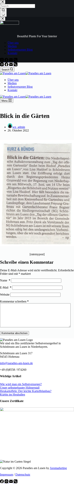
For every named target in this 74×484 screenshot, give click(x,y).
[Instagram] (2, 65)
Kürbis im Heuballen (12, 394)
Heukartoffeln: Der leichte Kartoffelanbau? (25, 391)
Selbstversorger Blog (20, 86)
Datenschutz (22, 474)
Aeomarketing (58, 468)
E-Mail (5, 287)
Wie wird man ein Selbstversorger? (21, 384)
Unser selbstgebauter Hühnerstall (19, 387)
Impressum (6, 474)
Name (5, 280)
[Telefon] (15, 65)
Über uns (13, 79)
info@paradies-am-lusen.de (16, 363)
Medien (12, 83)
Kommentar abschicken (15, 333)
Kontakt (12, 90)
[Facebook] (7, 65)
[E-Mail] (11, 65)
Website (4, 294)
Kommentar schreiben (14, 301)
